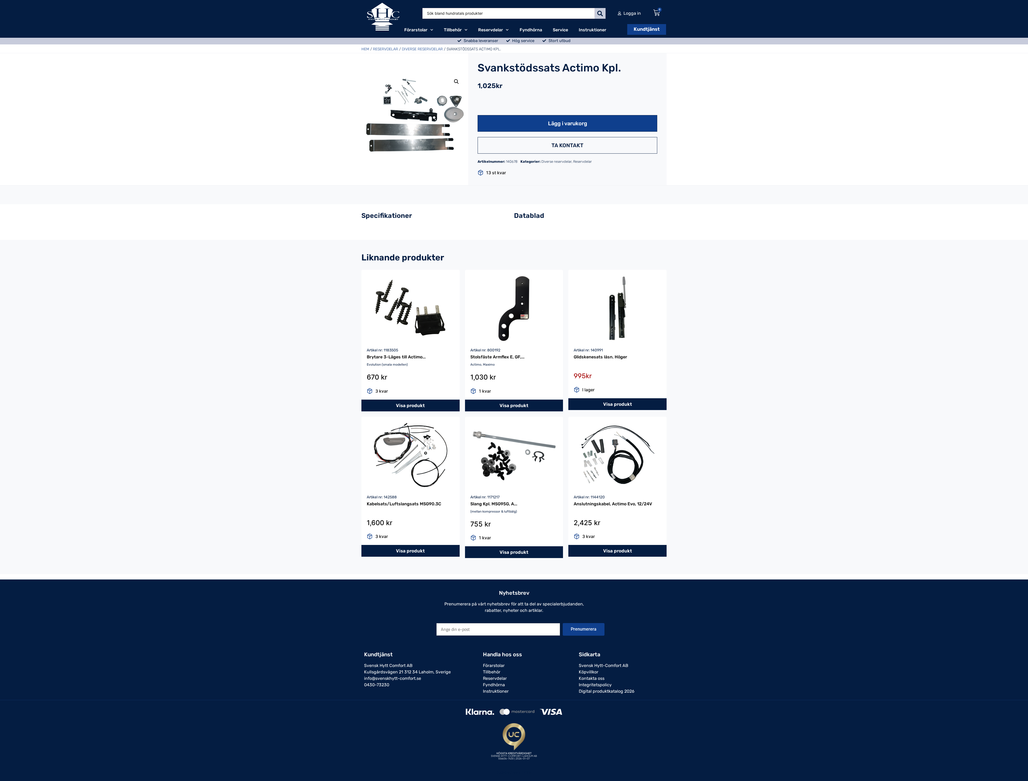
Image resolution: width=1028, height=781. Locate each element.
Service (560, 29)
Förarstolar (416, 29)
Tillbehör (453, 29)
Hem (365, 49)
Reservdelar (490, 29)
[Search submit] (600, 13)
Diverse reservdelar (422, 49)
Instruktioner (592, 29)
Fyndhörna (531, 29)
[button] (456, 81)
